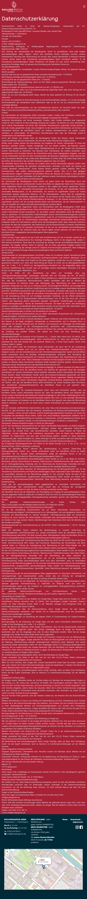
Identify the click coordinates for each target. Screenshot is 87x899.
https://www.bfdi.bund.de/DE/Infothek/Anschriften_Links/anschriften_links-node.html (36, 110)
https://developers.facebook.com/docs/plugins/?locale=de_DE (51, 360)
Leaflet (69, 889)
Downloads (76, 820)
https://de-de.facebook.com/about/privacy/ (67, 408)
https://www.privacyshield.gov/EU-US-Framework (21, 660)
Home (65, 820)
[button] (43, 867)
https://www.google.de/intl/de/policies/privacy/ (34, 734)
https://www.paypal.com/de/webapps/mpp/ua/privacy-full (25, 505)
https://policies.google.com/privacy (16, 708)
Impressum (78, 822)
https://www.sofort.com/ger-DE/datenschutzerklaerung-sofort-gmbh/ (30, 594)
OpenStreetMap (77, 889)
